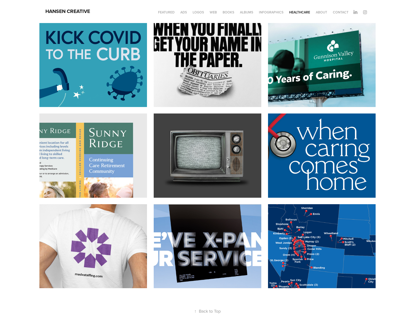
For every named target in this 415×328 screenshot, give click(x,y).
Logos (198, 12)
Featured (166, 12)
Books (228, 12)
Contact (340, 12)
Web (213, 12)
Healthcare (299, 12)
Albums (246, 12)
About (321, 12)
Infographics (271, 12)
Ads (183, 12)
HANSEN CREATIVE (67, 11)
